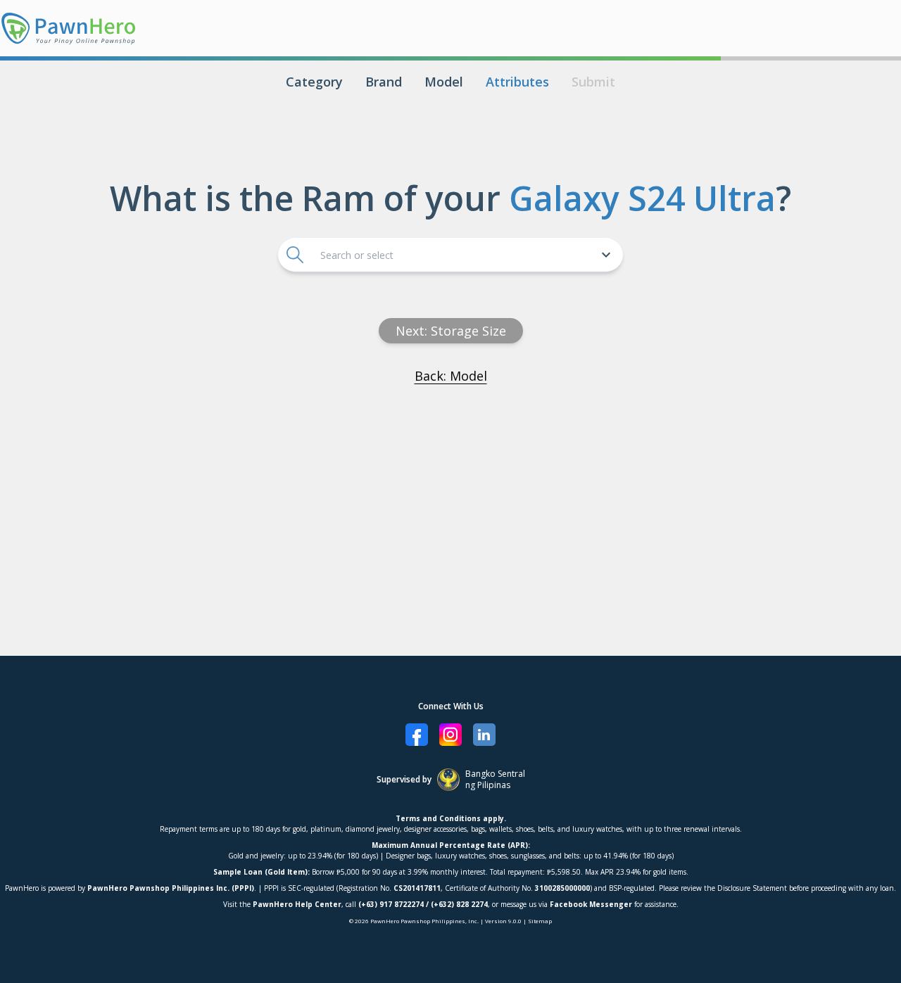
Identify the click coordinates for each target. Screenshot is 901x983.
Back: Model (451, 375)
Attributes (517, 81)
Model (443, 81)
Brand (383, 81)
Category (314, 81)
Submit (593, 81)
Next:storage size (451, 330)
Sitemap (540, 921)
